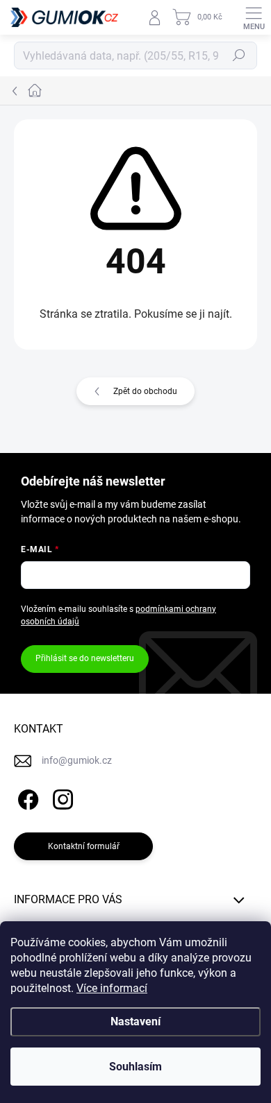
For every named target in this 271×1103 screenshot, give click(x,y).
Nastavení (135, 1021)
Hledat (239, 55)
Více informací (111, 988)
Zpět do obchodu (145, 391)
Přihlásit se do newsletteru (84, 658)
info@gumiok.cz (77, 760)
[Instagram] (61, 797)
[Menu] (253, 17)
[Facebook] (26, 797)
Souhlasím (135, 1066)
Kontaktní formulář (84, 846)
